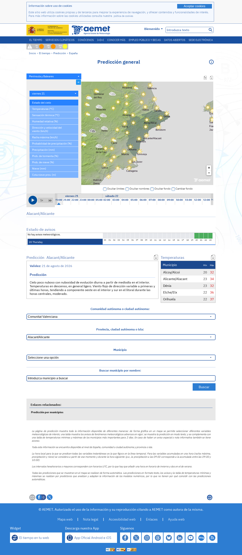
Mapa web (65, 519)
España (73, 53)
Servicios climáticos (60, 40)
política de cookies (123, 16)
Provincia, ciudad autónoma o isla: (120, 329)
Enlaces (152, 519)
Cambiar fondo (184, 188)
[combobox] (53, 76)
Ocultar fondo (162, 188)
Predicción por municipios (47, 412)
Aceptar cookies (194, 6)
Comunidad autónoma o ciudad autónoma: (120, 309)
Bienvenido (152, 29)
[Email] (32, 499)
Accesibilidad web (122, 519)
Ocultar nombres (139, 188)
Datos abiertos (174, 40)
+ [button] (209, 168)
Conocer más (116, 40)
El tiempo (35, 40)
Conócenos (86, 40)
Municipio (120, 350)
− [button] (209, 173)
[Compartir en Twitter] (50, 497)
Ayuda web (176, 519)
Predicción (59, 53)
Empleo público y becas (145, 40)
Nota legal (90, 519)
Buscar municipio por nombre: (120, 370)
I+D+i (100, 40)
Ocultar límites (115, 188)
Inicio (32, 53)
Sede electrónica (201, 40)
